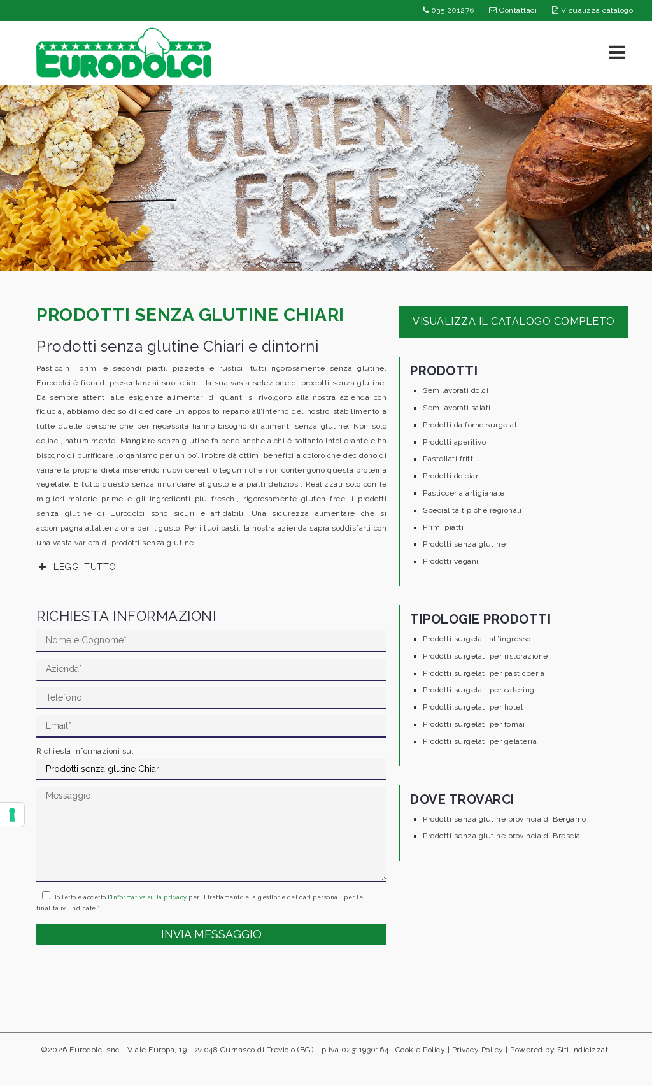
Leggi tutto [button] (85, 567)
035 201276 (451, 10)
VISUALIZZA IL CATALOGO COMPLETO (514, 321)
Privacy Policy (478, 1049)
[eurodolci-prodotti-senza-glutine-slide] (326, 178)
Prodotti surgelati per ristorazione (485, 656)
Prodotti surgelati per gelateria (480, 741)
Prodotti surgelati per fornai (474, 724)
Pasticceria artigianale (464, 493)
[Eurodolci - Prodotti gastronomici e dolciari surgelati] (123, 52)
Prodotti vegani (451, 561)
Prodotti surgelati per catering (479, 689)
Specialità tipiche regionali (472, 510)
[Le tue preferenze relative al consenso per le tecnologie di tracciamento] (12, 815)
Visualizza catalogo (595, 10)
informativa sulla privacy (149, 897)
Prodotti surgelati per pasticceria (483, 673)
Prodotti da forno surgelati (471, 424)
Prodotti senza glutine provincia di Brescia (502, 835)
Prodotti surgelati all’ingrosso (477, 638)
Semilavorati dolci (455, 390)
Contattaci (517, 10)
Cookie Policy (420, 1049)
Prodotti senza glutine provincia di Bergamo (504, 819)
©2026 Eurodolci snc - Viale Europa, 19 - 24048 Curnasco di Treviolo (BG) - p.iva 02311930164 (214, 1049)
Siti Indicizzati (584, 1049)
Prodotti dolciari (452, 475)
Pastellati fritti (449, 458)
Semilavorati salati (457, 407)
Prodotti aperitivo (454, 442)
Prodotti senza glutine (464, 543)
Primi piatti (443, 527)
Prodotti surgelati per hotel (473, 707)
